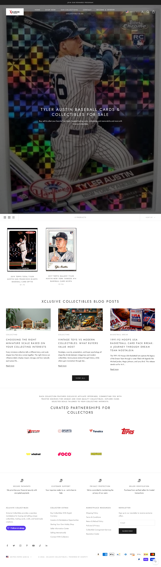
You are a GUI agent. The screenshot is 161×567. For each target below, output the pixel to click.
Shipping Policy (92, 513)
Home (37, 10)
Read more (10, 365)
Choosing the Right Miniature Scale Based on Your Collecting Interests (26, 343)
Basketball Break (119, 334)
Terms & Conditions (93, 517)
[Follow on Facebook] (7, 545)
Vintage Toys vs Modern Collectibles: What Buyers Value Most (78, 343)
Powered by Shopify (78, 557)
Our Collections (69, 10)
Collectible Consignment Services (98, 529)
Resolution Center (92, 534)
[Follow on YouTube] (33, 545)
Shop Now (50, 10)
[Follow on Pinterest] (27, 545)
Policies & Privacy (93, 525)
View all (80, 378)
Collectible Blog (75, 14)
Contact (87, 10)
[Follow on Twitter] (14, 545)
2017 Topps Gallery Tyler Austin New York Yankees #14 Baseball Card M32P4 (61, 278)
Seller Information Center (59, 528)
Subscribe (127, 531)
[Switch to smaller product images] (9, 217)
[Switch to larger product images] (5, 217)
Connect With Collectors (59, 537)
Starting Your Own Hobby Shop (62, 524)
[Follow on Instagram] (20, 545)
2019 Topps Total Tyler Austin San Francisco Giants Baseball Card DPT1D (22, 279)
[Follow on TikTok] (40, 545)
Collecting (11, 334)
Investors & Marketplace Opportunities (64, 520)
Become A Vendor (106, 10)
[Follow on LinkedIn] (46, 545)
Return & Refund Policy (94, 521)
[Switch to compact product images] (13, 217)
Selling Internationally (58, 532)
